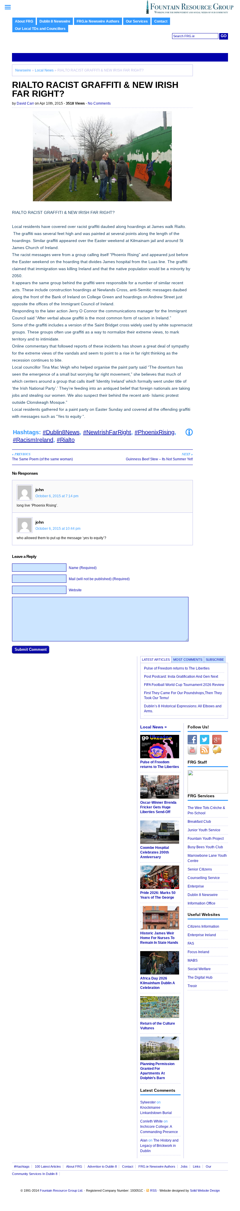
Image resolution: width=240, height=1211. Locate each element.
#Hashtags (22, 1166)
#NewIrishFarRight (107, 432)
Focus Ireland (198, 952)
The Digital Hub (200, 977)
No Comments (99, 103)
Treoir (192, 986)
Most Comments (187, 659)
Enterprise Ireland (202, 935)
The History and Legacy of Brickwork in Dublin (159, 1145)
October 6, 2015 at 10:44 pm (57, 529)
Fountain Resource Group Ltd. (61, 1190)
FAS (191, 943)
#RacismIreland (33, 440)
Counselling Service (204, 878)
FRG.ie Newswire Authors (98, 21)
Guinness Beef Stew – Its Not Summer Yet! (159, 456)
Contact (160, 21)
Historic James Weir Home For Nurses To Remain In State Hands (159, 938)
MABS (193, 960)
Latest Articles (156, 659)
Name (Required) (83, 568)
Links (196, 1166)
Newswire (23, 70)
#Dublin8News (61, 432)
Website (75, 590)
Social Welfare (199, 969)
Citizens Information (203, 926)
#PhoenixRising (154, 432)
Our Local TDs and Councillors (40, 29)
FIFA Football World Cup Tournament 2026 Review (184, 685)
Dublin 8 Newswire (55, 21)
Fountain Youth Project (206, 839)
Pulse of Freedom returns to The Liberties (177, 668)
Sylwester (148, 1102)
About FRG (24, 21)
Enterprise (196, 886)
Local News (44, 70)
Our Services (137, 21)
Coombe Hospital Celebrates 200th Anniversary (154, 852)
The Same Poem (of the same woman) (42, 456)
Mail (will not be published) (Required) (99, 579)
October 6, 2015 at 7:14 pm (56, 496)
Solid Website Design (205, 1190)
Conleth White (151, 1121)
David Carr (25, 103)
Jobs (184, 1166)
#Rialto (66, 440)
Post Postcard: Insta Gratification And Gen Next (181, 677)
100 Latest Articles (48, 1166)
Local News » (153, 727)
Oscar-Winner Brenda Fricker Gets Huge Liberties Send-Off (158, 807)
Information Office (201, 903)
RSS (153, 1190)
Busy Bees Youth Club (205, 847)
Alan (144, 1140)
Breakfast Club (199, 822)
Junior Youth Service (204, 830)
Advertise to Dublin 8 (102, 1166)
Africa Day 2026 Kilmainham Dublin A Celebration (157, 983)
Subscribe (215, 659)
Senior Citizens (200, 869)
